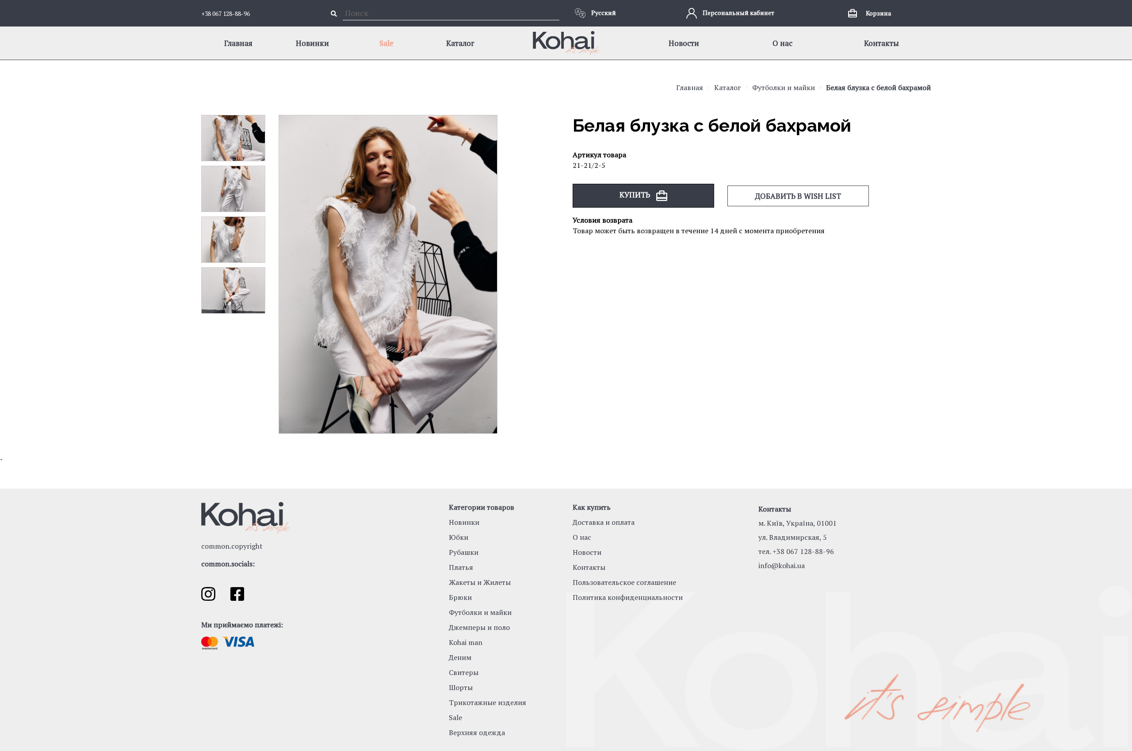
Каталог (460, 43)
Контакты (881, 43)
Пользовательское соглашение (624, 582)
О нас (782, 43)
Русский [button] (603, 12)
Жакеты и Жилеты (480, 582)
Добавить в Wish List (798, 196)
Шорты (461, 687)
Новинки (312, 43)
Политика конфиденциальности (628, 597)
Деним (460, 657)
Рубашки (463, 552)
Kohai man (465, 642)
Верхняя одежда (477, 732)
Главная (238, 43)
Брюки (460, 597)
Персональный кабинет (737, 12)
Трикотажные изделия (487, 702)
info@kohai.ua (781, 565)
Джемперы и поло (479, 627)
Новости (684, 43)
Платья (461, 567)
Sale (386, 43)
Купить (636, 195)
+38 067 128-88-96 (225, 13)
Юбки (458, 537)
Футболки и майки (783, 87)
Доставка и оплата (604, 522)
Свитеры (463, 672)
